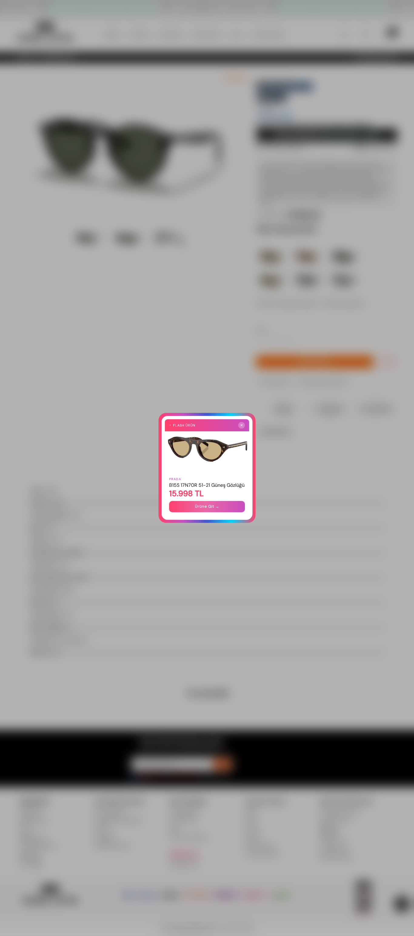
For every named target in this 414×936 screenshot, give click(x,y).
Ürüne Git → (207, 506)
